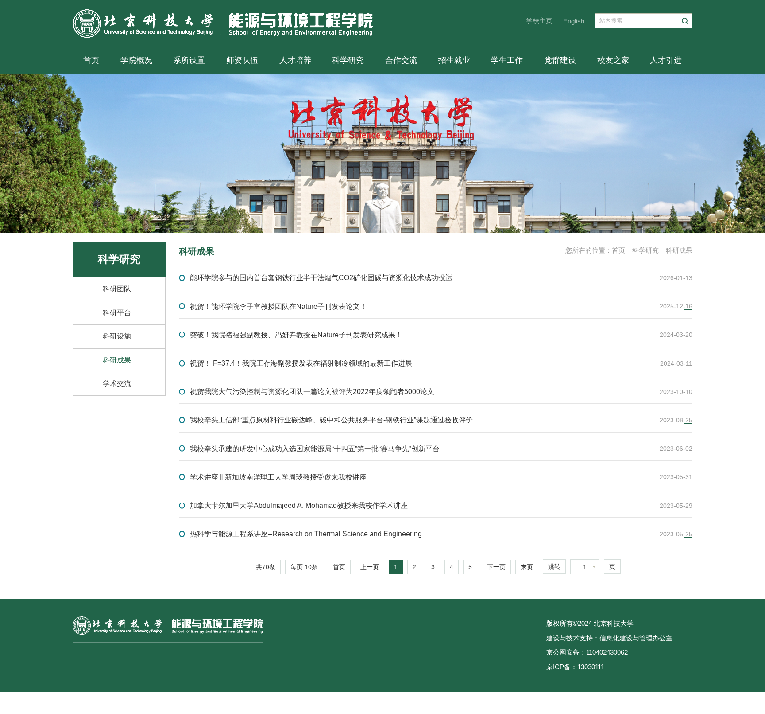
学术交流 (117, 383)
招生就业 (454, 60)
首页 (91, 60)
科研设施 (117, 336)
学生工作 (507, 60)
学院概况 (136, 60)
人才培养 (295, 60)
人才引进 (666, 60)
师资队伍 (242, 60)
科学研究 (348, 60)
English (573, 21)
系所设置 (189, 60)
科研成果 (117, 360)
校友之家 (613, 60)
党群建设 (560, 60)
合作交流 (401, 60)
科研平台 (117, 312)
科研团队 (117, 289)
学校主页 (539, 20)
